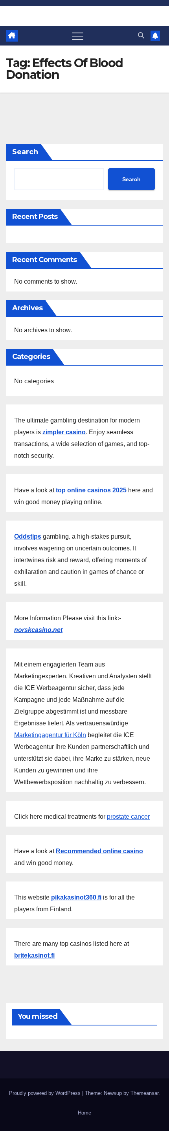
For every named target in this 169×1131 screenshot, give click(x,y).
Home (84, 1113)
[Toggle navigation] (77, 35)
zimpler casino (64, 432)
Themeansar (144, 1093)
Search (25, 152)
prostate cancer (128, 816)
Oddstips (27, 536)
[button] (141, 35)
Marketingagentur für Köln (50, 735)
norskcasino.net (38, 630)
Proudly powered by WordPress (45, 1093)
